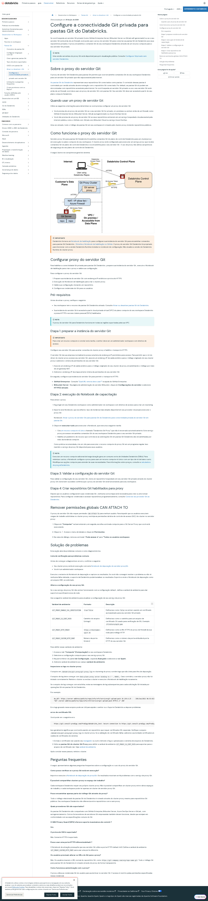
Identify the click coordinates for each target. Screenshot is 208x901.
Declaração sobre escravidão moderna (98, 891)
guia (39, 3)
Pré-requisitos (166, 31)
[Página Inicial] (52, 15)
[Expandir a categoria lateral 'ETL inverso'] (28, 162)
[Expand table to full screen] (152, 603)
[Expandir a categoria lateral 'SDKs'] (28, 109)
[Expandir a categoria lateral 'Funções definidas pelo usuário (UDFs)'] (28, 94)
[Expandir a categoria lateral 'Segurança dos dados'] (28, 173)
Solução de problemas (167, 62)
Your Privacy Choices (149, 891)
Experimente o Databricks (195, 9)
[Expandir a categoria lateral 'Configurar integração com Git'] (28, 53)
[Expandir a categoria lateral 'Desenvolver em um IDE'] (28, 98)
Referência (60, 3)
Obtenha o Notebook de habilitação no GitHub (94, 244)
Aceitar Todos (67, 895)
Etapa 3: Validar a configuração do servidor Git (172, 46)
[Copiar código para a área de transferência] (151, 699)
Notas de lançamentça (86, 3)
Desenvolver (49, 3)
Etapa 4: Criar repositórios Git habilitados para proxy (171, 52)
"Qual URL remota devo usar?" (90, 381)
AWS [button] (178, 9)
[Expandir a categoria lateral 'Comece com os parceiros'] (28, 124)
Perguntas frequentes (167, 65)
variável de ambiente (87, 747)
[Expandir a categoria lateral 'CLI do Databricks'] (28, 105)
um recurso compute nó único (73, 430)
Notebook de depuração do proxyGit (82, 775)
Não (183, 73)
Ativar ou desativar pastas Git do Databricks (131, 305)
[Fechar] (74, 880)
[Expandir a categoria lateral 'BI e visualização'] (28, 159)
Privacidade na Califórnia (127, 891)
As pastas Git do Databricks (61, 82)
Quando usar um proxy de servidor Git (174, 22)
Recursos (71, 3)
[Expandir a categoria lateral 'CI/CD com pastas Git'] (28, 65)
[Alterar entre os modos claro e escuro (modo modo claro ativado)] (204, 3)
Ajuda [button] (100, 3)
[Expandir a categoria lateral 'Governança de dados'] (28, 170)
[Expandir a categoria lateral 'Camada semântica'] (28, 166)
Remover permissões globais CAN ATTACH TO (173, 57)
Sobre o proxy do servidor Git (169, 19)
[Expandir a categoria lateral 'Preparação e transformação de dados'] (28, 150)
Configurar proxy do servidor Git (170, 28)
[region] (40, 888)
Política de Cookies (18, 887)
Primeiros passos (28, 3)
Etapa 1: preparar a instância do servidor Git (174, 35)
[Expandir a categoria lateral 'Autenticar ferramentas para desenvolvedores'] (28, 30)
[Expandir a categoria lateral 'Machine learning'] (28, 155)
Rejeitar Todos (51, 895)
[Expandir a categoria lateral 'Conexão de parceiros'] (28, 131)
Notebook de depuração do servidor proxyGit (109, 566)
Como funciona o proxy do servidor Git (172, 25)
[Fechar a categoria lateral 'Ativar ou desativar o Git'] (28, 69)
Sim (166, 73)
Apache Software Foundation (155, 896)
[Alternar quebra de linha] (148, 699)
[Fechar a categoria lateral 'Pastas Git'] (28, 45)
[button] (16, 22)
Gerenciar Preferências (14, 895)
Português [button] (168, 9)
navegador (88, 741)
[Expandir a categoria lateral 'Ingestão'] (28, 146)
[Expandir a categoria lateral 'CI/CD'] (28, 102)
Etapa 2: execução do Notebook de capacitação (172, 41)
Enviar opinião (175, 77)
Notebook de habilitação (81, 241)
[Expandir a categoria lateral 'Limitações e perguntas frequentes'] (28, 82)
